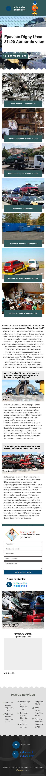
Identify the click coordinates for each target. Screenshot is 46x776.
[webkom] (23, 770)
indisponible (19, 7)
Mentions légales (36, 768)
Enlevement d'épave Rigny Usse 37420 (24, 717)
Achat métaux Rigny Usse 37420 (39, 712)
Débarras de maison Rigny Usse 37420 (39, 723)
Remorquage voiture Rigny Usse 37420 (24, 705)
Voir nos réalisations (14, 55)
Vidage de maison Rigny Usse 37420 (9, 706)
